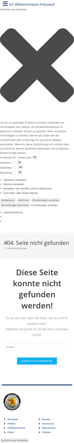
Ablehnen (23, 200)
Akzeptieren (8, 200)
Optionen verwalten (14, 180)
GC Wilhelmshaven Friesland (31, 4)
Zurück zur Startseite (37, 360)
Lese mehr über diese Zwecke (20, 193)
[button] (37, 66)
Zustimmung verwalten (14, 440)
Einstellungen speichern (15, 205)
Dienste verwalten (13, 184)
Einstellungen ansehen (45, 200)
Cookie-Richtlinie (13, 212)
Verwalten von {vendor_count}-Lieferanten (27, 188)
